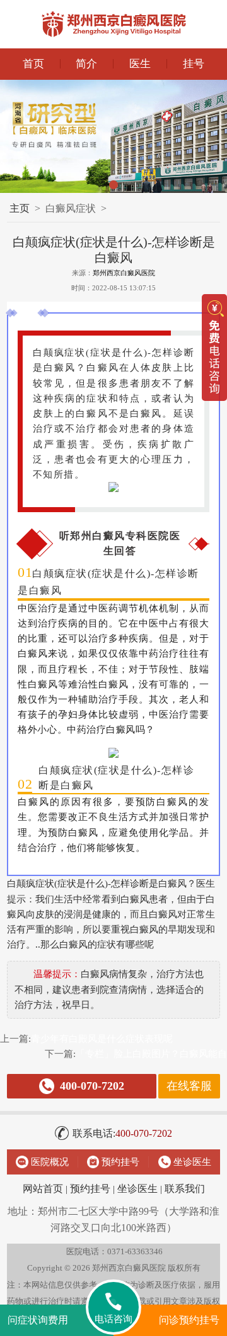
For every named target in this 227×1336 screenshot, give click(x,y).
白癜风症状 (70, 208)
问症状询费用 (38, 1320)
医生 (140, 63)
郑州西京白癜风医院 (124, 273)
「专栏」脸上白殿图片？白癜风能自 (151, 1053)
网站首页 (43, 1188)
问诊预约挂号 (189, 1320)
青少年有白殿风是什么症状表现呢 (102, 1038)
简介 (86, 63)
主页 (19, 208)
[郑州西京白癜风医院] (113, 24)
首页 (33, 63)
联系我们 (185, 1188)
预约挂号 (90, 1188)
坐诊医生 (137, 1188)
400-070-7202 (122, 1133)
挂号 (193, 63)
